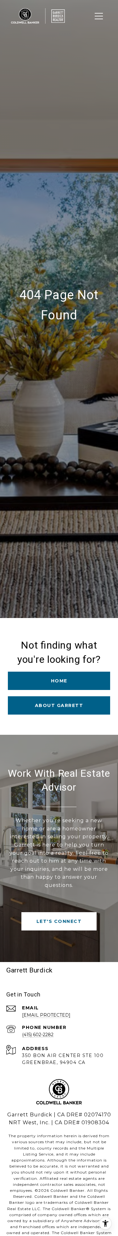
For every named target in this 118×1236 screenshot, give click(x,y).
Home (59, 681)
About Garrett (59, 705)
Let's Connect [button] (59, 921)
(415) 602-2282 (37, 1034)
